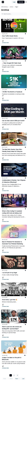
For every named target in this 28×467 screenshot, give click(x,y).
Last (23, 378)
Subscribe (21, 2)
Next (16, 378)
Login (14, 2)
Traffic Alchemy (4, 6)
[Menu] (26, 2)
